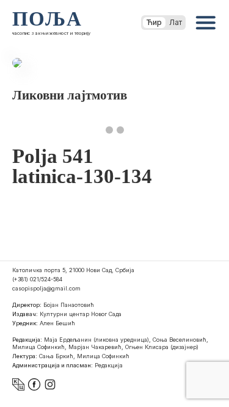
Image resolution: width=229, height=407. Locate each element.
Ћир (154, 22)
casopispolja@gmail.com (46, 288)
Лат (175, 22)
